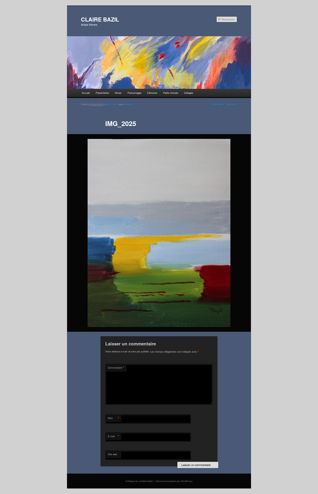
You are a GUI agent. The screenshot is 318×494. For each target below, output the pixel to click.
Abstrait (128, 104)
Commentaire (116, 368)
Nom (113, 418)
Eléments (152, 93)
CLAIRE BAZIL (100, 19)
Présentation (102, 93)
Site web (112, 454)
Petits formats (170, 93)
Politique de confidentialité (139, 481)
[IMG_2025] (159, 233)
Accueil (86, 93)
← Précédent (217, 104)
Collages (188, 93)
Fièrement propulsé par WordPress (174, 481)
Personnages (135, 93)
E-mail (113, 436)
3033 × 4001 (111, 104)
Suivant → (231, 104)
